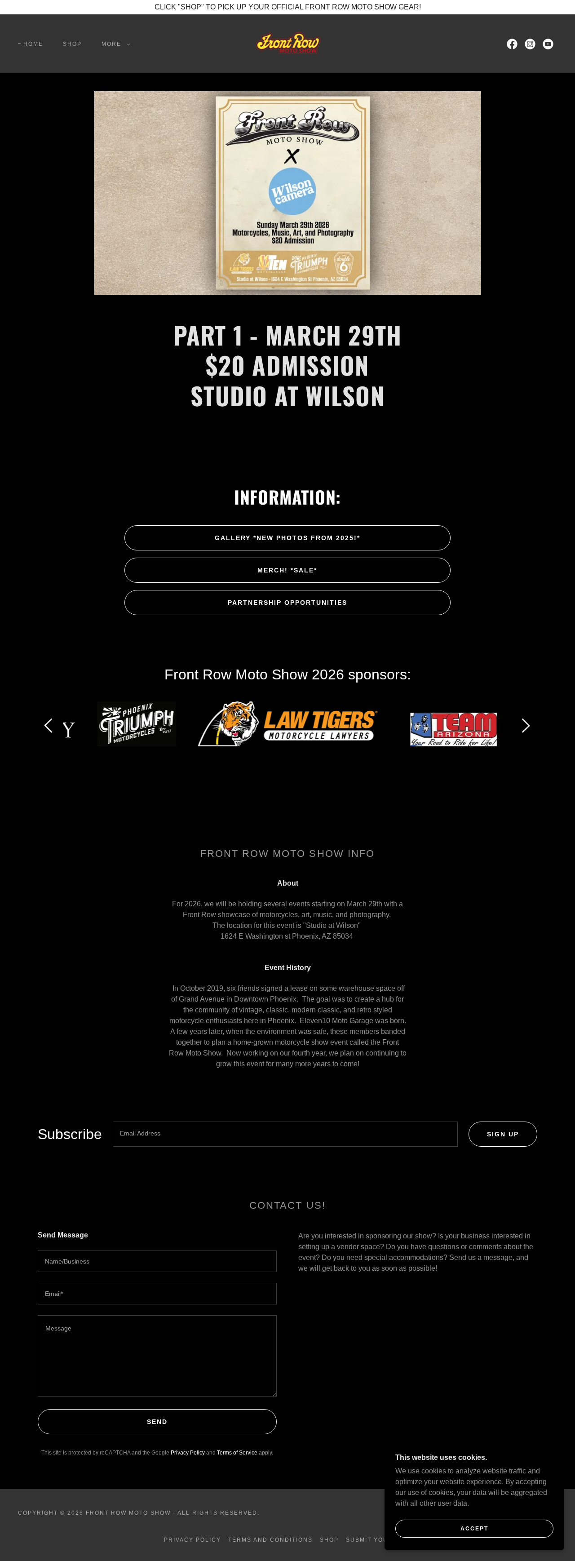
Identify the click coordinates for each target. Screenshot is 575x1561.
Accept (474, 1529)
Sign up (503, 1134)
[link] (287, 43)
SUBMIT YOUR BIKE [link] (378, 1540)
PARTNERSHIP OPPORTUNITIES (287, 602)
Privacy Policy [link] (188, 1453)
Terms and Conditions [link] (270, 1540)
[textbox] (285, 1134)
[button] (114, 44)
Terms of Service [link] (237, 1453)
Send (157, 1421)
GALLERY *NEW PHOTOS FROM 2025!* (287, 537)
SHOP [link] (72, 44)
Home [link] (33, 44)
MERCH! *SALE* (287, 570)
